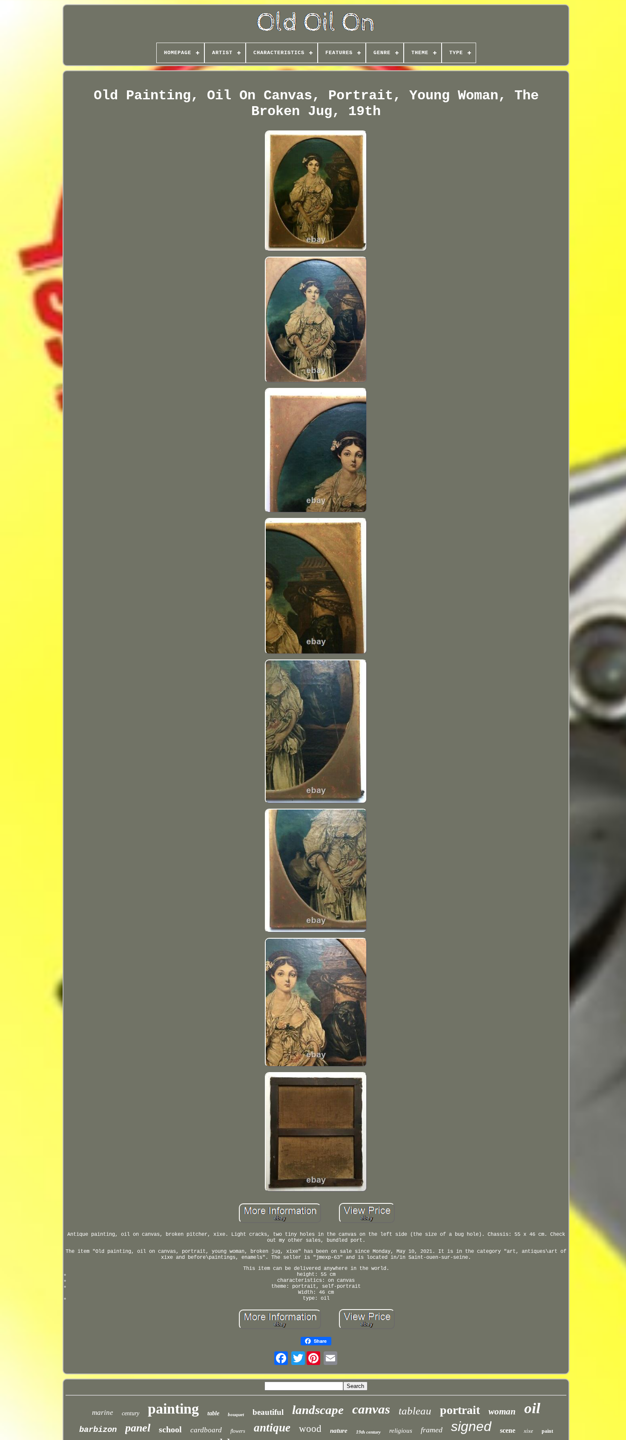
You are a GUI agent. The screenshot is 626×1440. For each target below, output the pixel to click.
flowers (237, 1431)
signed (471, 1426)
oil (532, 1408)
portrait (460, 1410)
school (170, 1429)
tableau (415, 1411)
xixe (528, 1431)
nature (338, 1430)
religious (400, 1430)
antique (272, 1427)
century (130, 1413)
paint (547, 1431)
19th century (368, 1431)
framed (431, 1430)
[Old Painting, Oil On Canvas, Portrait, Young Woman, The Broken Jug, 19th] (316, 192)
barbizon (98, 1429)
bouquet (236, 1414)
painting (173, 1409)
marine (102, 1412)
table (213, 1413)
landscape (318, 1410)
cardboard (206, 1430)
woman (502, 1411)
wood (310, 1428)
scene (507, 1430)
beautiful (268, 1412)
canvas (371, 1409)
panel (137, 1428)
